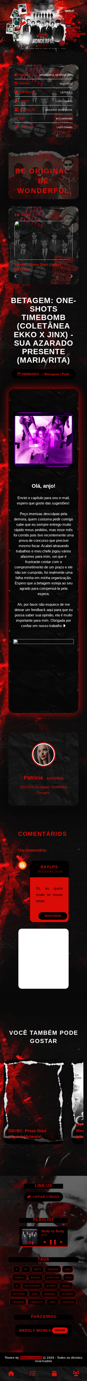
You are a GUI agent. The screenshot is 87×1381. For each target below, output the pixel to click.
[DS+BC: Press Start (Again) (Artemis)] (34, 1143)
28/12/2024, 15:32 (50, 871)
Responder (52, 915)
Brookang (49, 1293)
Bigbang (66, 1285)
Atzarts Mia (53, 1277)
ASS (26, 1269)
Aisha (67, 1269)
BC (17, 1285)
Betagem (51, 374)
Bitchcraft (19, 1293)
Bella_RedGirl (32, 1285)
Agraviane (53, 1269)
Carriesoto (36, 1301)
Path (65, 374)
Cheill (52, 1301)
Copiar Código (46, 1197)
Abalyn (37, 1269)
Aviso (68, 1277)
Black (35, 1293)
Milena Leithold (31, 1357)
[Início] (11, 1374)
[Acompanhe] (54, 1374)
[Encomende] (33, 1374)
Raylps (49, 867)
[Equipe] (76, 1374)
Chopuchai (68, 1301)
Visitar (60, 1330)
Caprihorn (18, 1301)
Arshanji (35, 1277)
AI (16, 1269)
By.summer (67, 1293)
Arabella (19, 1277)
